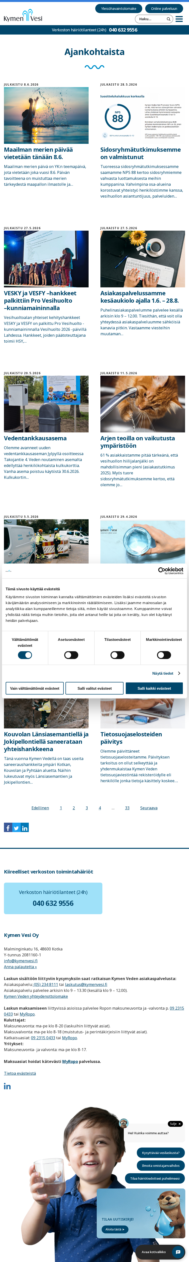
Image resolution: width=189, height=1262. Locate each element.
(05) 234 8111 (45, 984)
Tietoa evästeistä (20, 1073)
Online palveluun (164, 8)
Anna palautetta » (20, 966)
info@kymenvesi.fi (21, 961)
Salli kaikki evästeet (154, 688)
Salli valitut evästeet (95, 688)
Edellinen (40, 808)
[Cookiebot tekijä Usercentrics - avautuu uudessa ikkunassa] (161, 571)
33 (127, 808)
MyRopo (27, 1014)
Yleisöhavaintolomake (118, 8)
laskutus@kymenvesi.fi (86, 984)
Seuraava (149, 808)
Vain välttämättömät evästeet (34, 688)
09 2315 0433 (43, 1037)
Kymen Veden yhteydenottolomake (36, 996)
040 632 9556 (123, 29)
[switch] (71, 655)
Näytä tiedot (162, 673)
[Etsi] (168, 19)
